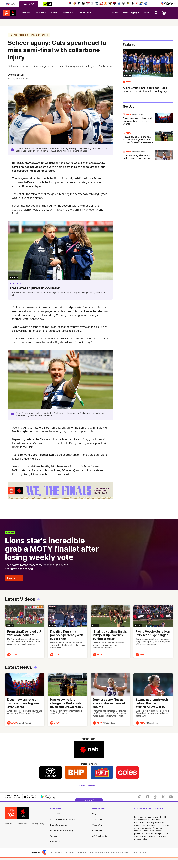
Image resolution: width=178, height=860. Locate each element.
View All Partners (87, 786)
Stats (54, 13)
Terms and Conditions (75, 852)
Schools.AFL (97, 819)
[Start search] (156, 12)
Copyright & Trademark (117, 852)
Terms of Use (23, 824)
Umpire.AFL (97, 830)
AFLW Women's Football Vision (63, 819)
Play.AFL (96, 814)
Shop (146, 13)
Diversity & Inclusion (59, 825)
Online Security (139, 852)
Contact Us (55, 841)
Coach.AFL (97, 825)
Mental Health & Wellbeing (61, 830)
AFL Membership (99, 836)
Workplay (54, 836)
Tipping (134, 13)
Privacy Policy (38, 824)
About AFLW (55, 814)
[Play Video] (60, 250)
